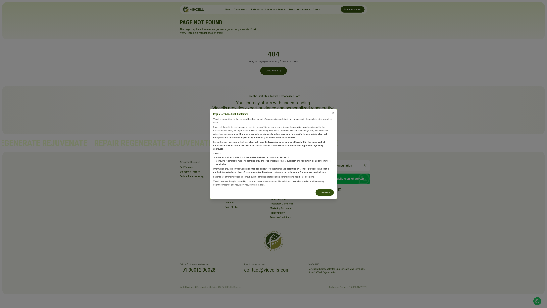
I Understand (324, 192)
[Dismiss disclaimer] (333, 113)
